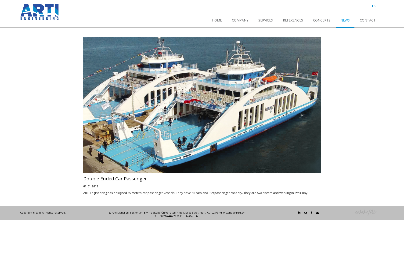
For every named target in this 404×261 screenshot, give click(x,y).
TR (373, 6)
